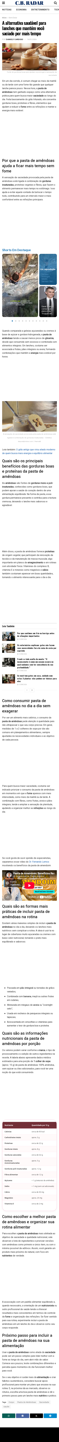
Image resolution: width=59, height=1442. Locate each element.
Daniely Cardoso (14, 39)
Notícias (6, 9)
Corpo (11, 1402)
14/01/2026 (32, 39)
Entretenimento (40, 9)
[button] (12, 321)
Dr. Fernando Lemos (39, 861)
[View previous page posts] (27, 690)
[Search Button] (55, 3)
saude (6, 1406)
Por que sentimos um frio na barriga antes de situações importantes (35, 634)
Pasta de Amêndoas (26, 1402)
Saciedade (44, 1402)
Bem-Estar (13, 17)
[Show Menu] (3, 3)
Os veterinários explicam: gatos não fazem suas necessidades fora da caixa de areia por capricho (36, 648)
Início (4, 17)
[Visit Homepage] (29, 3)
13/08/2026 (22, 639)
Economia (21, 9)
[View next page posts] (32, 690)
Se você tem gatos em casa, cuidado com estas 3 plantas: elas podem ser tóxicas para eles (37, 678)
